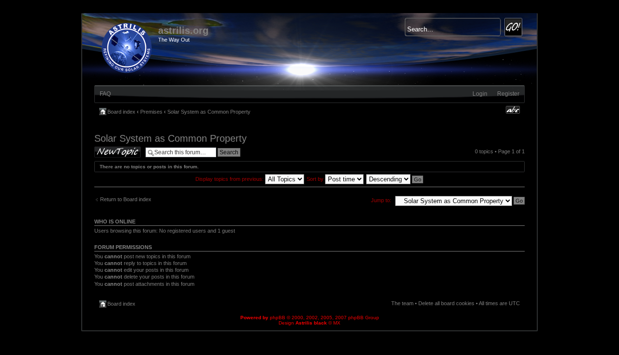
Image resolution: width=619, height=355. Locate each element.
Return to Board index (125, 199)
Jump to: (381, 200)
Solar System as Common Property (209, 112)
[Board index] (127, 46)
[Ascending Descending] (395, 179)
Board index (121, 112)
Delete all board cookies (446, 303)
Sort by (316, 179)
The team (402, 303)
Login (479, 93)
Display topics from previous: (230, 179)
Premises (151, 112)
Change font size (513, 109)
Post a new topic (113, 149)
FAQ (105, 93)
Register (508, 93)
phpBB (277, 317)
